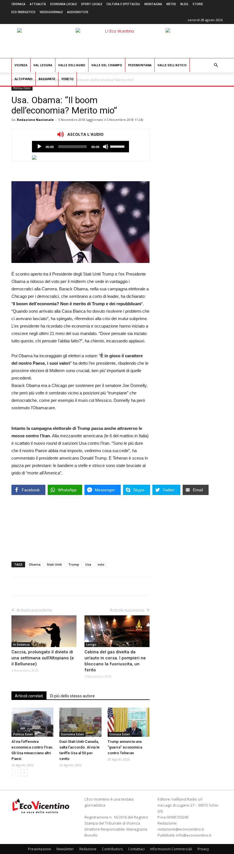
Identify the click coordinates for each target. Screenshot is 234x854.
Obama (35, 564)
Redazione (87, 849)
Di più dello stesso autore (72, 696)
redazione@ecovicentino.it (181, 829)
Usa (88, 564)
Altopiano (24, 79)
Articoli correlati (29, 696)
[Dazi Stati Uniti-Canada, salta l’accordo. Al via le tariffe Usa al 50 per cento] (80, 722)
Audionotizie (77, 12)
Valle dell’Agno (71, 65)
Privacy (203, 849)
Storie (198, 4)
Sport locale (91, 4)
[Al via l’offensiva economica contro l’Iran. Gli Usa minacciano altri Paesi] (32, 722)
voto (101, 564)
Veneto (67, 79)
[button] (216, 65)
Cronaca (18, 4)
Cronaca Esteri (119, 734)
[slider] (118, 146)
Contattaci (136, 849)
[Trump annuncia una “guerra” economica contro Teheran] (129, 722)
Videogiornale (51, 12)
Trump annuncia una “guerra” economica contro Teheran (125, 747)
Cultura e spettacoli (123, 4)
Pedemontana (140, 65)
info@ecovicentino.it (193, 835)
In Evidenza (21, 645)
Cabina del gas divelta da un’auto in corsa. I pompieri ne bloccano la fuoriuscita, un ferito (115, 661)
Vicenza (21, 65)
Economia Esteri (72, 734)
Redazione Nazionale (35, 119)
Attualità (38, 4)
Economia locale (63, 4)
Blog (184, 4)
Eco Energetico (23, 12)
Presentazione (39, 849)
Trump (73, 564)
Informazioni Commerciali (171, 849)
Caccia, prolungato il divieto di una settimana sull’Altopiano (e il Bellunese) (42, 658)
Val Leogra (42, 65)
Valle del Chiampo (106, 65)
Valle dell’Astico (172, 65)
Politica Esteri (22, 88)
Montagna (153, 4)
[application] (80, 146)
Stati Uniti (54, 564)
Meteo (171, 4)
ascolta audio (39, 146)
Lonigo (91, 645)
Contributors (112, 849)
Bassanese (47, 79)
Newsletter (65, 849)
